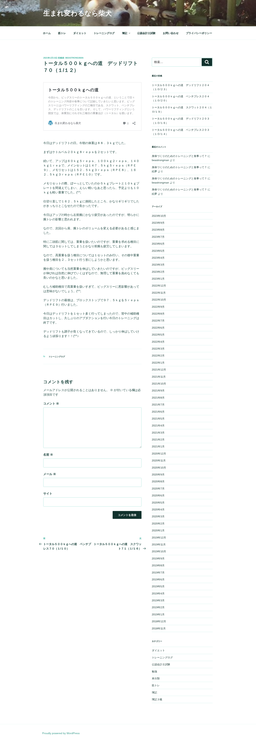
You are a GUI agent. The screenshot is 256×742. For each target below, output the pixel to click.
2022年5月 (158, 334)
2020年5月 (158, 502)
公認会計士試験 (146, 33)
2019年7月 (158, 572)
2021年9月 (158, 390)
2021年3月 (158, 432)
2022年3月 (158, 348)
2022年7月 (158, 320)
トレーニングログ (104, 33)
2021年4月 (158, 425)
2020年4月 (158, 509)
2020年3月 (158, 516)
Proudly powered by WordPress (61, 733)
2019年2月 (158, 607)
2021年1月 (158, 446)
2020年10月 (159, 467)
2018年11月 (159, 628)
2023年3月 (158, 264)
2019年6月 (158, 579)
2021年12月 (159, 369)
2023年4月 (158, 257)
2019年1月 (158, 614)
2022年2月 (158, 355)
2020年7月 (158, 488)
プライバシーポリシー (199, 33)
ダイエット (79, 33)
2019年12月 (159, 537)
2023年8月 (158, 229)
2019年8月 (158, 565)
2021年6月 (158, 411)
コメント (51, 403)
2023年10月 (159, 215)
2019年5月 (158, 586)
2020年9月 (158, 474)
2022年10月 (159, 299)
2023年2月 (158, 271)
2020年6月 (158, 495)
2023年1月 (158, 278)
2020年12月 (159, 453)
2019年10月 (159, 551)
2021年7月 (158, 404)
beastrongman (74, 58)
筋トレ (62, 33)
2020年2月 (158, 523)
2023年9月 (158, 222)
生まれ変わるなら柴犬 (77, 13)
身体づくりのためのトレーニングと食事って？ (179, 155)
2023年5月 (158, 250)
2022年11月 (159, 292)
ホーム (47, 33)
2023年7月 (158, 236)
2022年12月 (159, 285)
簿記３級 (157, 699)
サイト (47, 493)
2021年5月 (158, 418)
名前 (48, 454)
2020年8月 (158, 481)
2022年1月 (158, 362)
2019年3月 (158, 600)
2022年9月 (158, 306)
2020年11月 (159, 460)
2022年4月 (158, 341)
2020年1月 (158, 530)
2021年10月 (159, 383)
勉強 (154, 671)
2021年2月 (158, 439)
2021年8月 (158, 397)
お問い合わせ (171, 33)
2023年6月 (158, 243)
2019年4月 (158, 593)
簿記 (124, 33)
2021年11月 (159, 376)
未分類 (156, 678)
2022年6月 (158, 327)
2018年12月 (159, 621)
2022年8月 (158, 313)
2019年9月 (158, 558)
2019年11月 (159, 544)
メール (49, 474)
